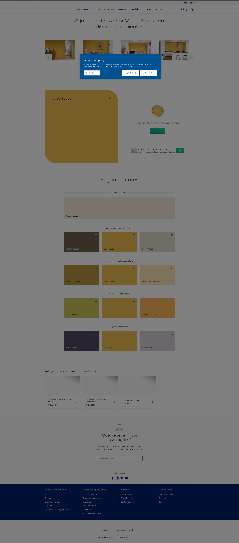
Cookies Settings (92, 73)
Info (130, 66)
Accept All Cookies (131, 73)
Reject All (148, 73)
